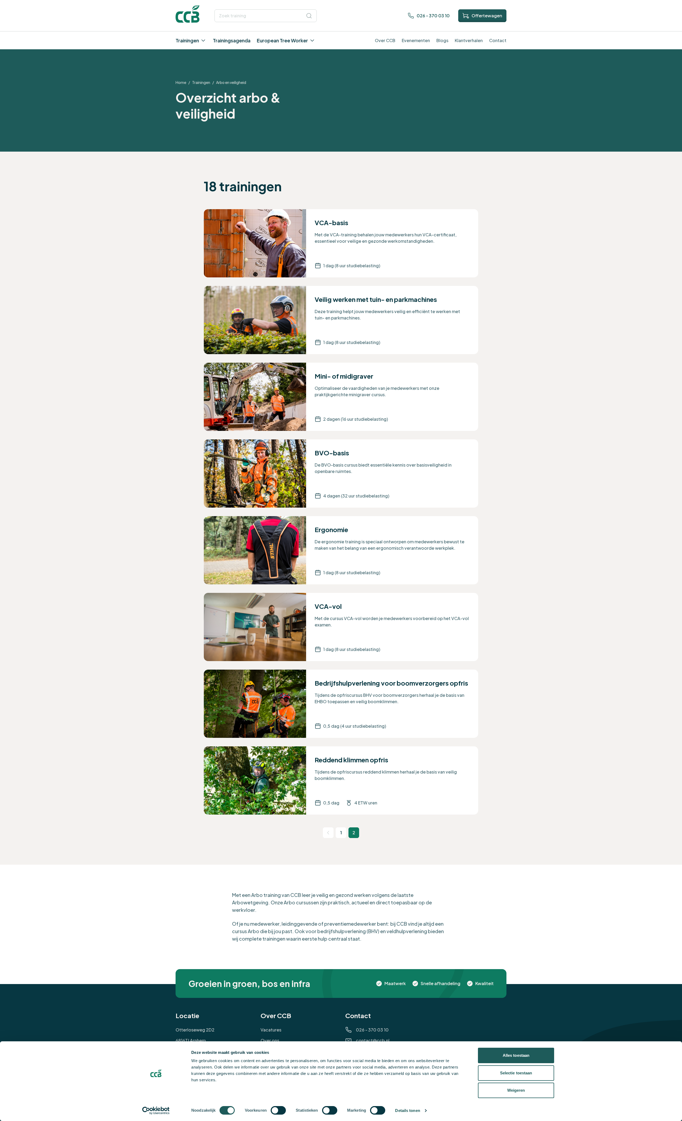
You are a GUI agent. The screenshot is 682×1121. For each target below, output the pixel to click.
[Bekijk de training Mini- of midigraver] (341, 397)
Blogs (442, 40)
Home (181, 82)
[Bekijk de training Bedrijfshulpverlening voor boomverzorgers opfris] (341, 704)
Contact (497, 40)
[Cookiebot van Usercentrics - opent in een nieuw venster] (156, 1111)
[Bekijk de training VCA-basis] (341, 243)
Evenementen (416, 40)
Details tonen (407, 1110)
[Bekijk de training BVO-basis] (341, 473)
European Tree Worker (282, 40)
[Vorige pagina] (328, 832)
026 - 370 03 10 (433, 15)
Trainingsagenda (231, 40)
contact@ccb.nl (372, 1040)
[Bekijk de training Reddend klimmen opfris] (341, 780)
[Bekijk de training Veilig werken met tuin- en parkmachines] (341, 320)
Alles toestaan (516, 1055)
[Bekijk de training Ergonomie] (341, 550)
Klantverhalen (469, 40)
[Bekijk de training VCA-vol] (341, 627)
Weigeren (516, 1090)
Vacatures (271, 1030)
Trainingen (187, 40)
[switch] (278, 1110)
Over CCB (385, 40)
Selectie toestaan (516, 1073)
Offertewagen (487, 15)
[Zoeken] (309, 16)
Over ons (270, 1040)
